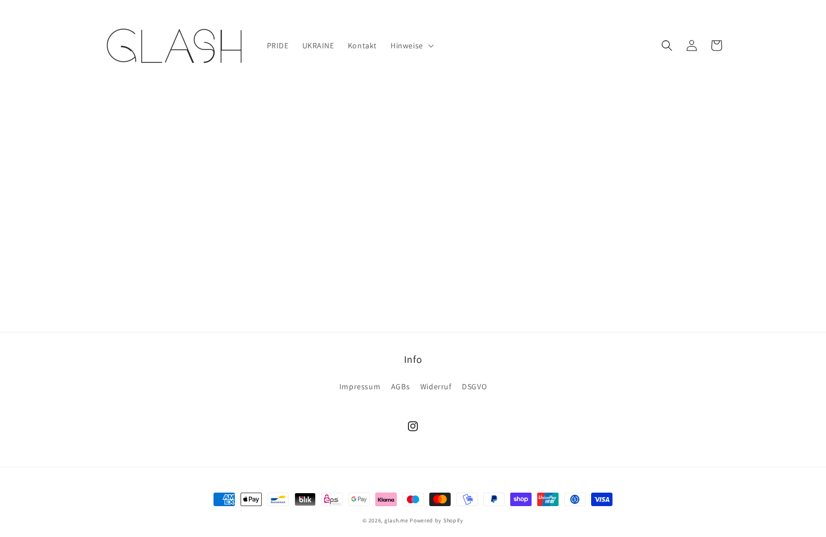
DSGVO (474, 386)
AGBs (400, 386)
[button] (411, 45)
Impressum (359, 386)
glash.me (396, 520)
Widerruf (436, 386)
